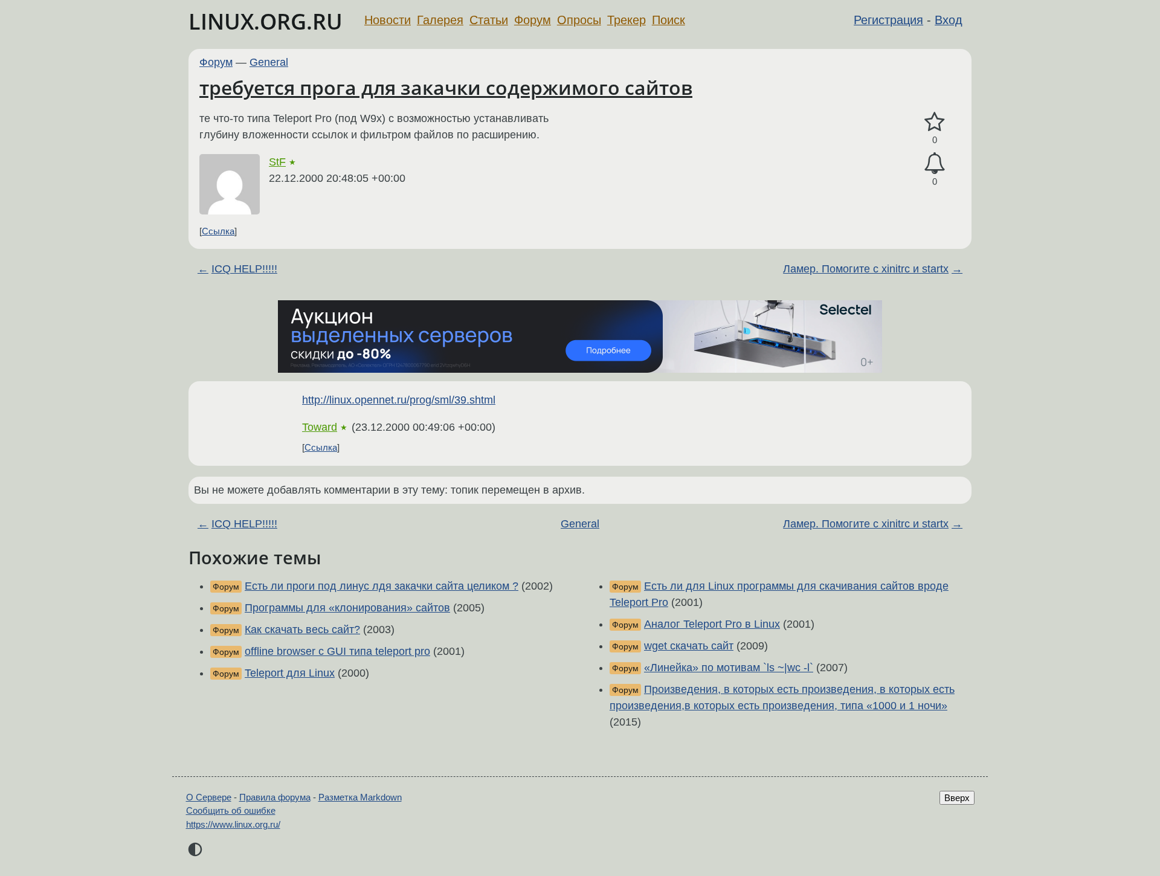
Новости (387, 20)
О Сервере (208, 797)
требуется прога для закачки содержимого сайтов (445, 87)
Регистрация (888, 20)
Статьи (488, 20)
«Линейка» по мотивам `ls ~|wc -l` (728, 668)
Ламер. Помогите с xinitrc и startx (866, 269)
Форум (532, 20)
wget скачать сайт (688, 646)
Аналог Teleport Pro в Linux (712, 624)
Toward (319, 427)
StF (277, 162)
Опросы (579, 20)
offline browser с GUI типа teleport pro (337, 651)
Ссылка (218, 231)
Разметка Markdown (360, 797)
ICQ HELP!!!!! (244, 269)
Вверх (957, 798)
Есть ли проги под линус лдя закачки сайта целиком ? (381, 586)
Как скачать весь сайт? (302, 629)
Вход (948, 20)
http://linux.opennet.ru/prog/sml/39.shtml (398, 400)
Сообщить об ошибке (231, 810)
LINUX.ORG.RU (265, 21)
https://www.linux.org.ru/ (233, 824)
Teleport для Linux (290, 673)
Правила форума (275, 797)
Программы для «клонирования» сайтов (347, 608)
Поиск (668, 20)
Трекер (626, 20)
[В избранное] (935, 122)
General (269, 62)
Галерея (440, 20)
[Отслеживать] (935, 163)
